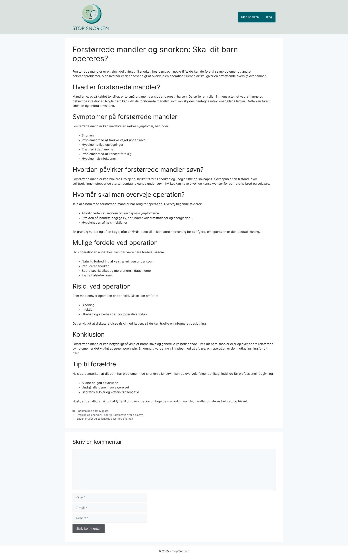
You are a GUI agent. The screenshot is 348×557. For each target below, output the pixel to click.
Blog (269, 17)
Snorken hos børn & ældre (92, 410)
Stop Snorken (250, 17)
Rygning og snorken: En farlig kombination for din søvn (110, 414)
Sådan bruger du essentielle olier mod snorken (105, 418)
